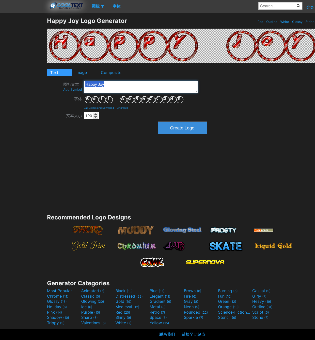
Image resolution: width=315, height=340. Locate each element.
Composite (111, 72)
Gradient (160, 301)
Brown (192, 290)
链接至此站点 (193, 334)
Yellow (159, 322)
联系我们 (167, 334)
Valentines (93, 322)
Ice (86, 306)
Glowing (92, 301)
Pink (54, 312)
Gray (191, 301)
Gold (123, 301)
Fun (225, 296)
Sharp (89, 317)
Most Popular (59, 290)
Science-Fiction (234, 312)
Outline (271, 22)
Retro (157, 312)
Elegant (160, 296)
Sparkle (193, 317)
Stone (260, 317)
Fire (190, 296)
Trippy (55, 322)
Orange (228, 306)
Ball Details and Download (99, 107)
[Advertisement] (23, 91)
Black (124, 290)
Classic (90, 296)
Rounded (196, 312)
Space (158, 317)
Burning (228, 290)
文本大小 (74, 115)
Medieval (127, 306)
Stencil (227, 317)
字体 (78, 98)
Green (227, 301)
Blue (157, 290)
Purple (90, 312)
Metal (158, 306)
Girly (259, 296)
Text (54, 72)
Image (81, 72)
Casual (261, 290)
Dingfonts (122, 107)
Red (260, 22)
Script (260, 312)
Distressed (129, 296)
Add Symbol (72, 89)
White (284, 22)
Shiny (123, 317)
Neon (191, 306)
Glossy (297, 22)
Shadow (58, 317)
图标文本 (72, 86)
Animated (92, 290)
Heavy (261, 301)
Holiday (57, 306)
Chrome (57, 296)
